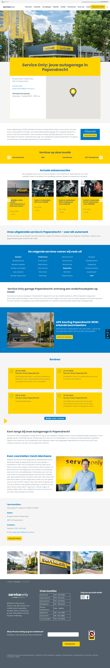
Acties (63, 7)
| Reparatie (58, 655)
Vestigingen (46, 7)
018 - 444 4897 (59, 613)
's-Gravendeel (45, 619)
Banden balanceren (18, 276)
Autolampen (92, 272)
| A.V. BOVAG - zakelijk (13, 656)
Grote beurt (42, 261)
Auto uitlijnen (18, 272)
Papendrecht (45, 598)
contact (39, 489)
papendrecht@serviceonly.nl (23, 89)
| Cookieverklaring (78, 655)
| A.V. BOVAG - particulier (91, 655)
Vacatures (71, 7)
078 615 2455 (17, 86)
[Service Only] (9, 7)
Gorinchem (44, 616)
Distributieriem (92, 261)
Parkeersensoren (91, 268)
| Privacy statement (67, 655)
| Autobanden (50, 655)
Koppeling (92, 264)
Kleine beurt (43, 264)
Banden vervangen (18, 268)
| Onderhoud (38, 655)
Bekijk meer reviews (55, 418)
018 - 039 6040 (59, 604)
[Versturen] (97, 658)
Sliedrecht (44, 613)
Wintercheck (67, 261)
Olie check (43, 272)
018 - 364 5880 (59, 616)
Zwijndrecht (44, 601)
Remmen (67, 272)
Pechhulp (42, 276)
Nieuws (56, 7)
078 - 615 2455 (59, 598)
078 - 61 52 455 (20, 528)
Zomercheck (67, 264)
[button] (73, 92)
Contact (89, 7)
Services (28, 7)
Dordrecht (44, 595)
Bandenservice (18, 261)
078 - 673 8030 (59, 619)
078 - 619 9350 (59, 601)
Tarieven (37, 7)
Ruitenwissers (67, 276)
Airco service (43, 268)
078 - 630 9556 (59, 595)
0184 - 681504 (59, 608)
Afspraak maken (98, 7)
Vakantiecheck (67, 257)
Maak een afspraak (64, 337)
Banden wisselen (18, 264)
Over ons (81, 7)
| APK (44, 655)
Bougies (92, 257)
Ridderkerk (44, 604)
